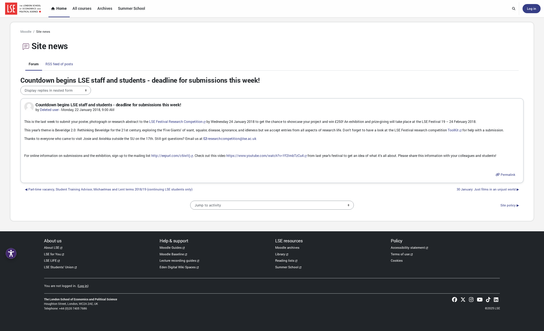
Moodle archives (287, 247)
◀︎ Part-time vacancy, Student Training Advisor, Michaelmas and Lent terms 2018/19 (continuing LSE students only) (109, 189)
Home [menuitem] (61, 8)
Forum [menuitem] (34, 64)
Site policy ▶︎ (509, 205)
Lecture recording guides (178, 260)
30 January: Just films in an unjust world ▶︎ (488, 189)
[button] (514, 8)
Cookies (397, 260)
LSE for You (52, 254)
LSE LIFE (50, 260)
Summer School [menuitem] (131, 8)
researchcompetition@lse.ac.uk (232, 138)
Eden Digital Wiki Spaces (178, 267)
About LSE (51, 247)
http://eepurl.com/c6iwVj (170, 155)
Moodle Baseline (172, 254)
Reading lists (284, 260)
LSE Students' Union (59, 267)
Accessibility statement (408, 247)
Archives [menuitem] (104, 8)
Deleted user (49, 109)
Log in (531, 8)
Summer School (286, 267)
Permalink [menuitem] (507, 174)
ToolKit (453, 130)
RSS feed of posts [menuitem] (59, 64)
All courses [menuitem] (81, 8)
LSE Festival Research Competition (176, 121)
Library (280, 254)
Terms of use (400, 254)
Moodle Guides (171, 247)
